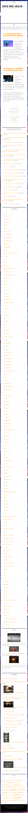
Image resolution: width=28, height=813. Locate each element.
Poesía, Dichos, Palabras (9, 541)
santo (7, 800)
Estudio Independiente (8, 364)
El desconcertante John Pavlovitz (11, 142)
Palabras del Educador (8, 519)
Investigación (6, 442)
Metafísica (6, 473)
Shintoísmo (6, 755)
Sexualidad (6, 584)
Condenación (6, 296)
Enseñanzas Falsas (7, 352)
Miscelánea (6, 482)
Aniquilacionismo (7, 231)
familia (22, 787)
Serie (5, 575)
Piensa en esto (7, 196)
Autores (5, 262)
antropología (12, 780)
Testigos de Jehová (8, 606)
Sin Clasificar (6, 587)
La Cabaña (6, 745)
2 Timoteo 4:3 (7, 166)
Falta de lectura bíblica (8, 386)
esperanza (19, 785)
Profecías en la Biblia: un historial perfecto (13, 69)
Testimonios (6, 609)
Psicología (6, 547)
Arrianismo (6, 250)
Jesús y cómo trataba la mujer (10, 770)
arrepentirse (5, 782)
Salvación (6, 559)
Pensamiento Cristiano (8, 528)
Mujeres (5, 497)
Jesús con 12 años (7, 711)
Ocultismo (6, 510)
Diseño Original (7, 333)
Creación (5, 305)
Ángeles (5, 225)
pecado (15, 795)
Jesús (5, 448)
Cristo (5, 312)
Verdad (3, 802)
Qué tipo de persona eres (7, 643)
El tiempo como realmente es (7, 665)
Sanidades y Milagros (8, 562)
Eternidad (15, 787)
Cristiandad (6, 308)
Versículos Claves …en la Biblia (10, 621)
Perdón (5, 532)
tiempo (19, 800)
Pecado (5, 525)
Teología (5, 603)
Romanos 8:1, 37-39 (8, 189)
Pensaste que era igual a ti (9, 203)
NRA (8, 795)
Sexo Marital (6, 581)
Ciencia (5, 290)
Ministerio (10, 792)
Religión (5, 553)
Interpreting (6, 439)
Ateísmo (5, 259)
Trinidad (5, 615)
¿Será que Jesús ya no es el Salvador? (12, 169)
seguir (15, 800)
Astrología (6, 256)
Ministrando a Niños (8, 479)
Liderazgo (6, 463)
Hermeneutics (6, 408)
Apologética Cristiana (8, 237)
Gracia (5, 789)
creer (13, 785)
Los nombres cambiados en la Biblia (11, 720)
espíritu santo (10, 787)
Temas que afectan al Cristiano (10, 600)
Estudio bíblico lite (7, 361)
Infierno (5, 432)
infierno (18, 790)
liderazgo (5, 792)
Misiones (5, 485)
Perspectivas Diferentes (8, 538)
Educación (6, 349)
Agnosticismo (6, 222)
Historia (5, 411)
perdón (21, 795)
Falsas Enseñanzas (7, 383)
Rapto (6, 798)
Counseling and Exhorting (9, 302)
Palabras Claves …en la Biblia (9, 516)
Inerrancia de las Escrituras (9, 429)
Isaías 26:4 (14, 122)
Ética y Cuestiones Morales (9, 370)
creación (10, 785)
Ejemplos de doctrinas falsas (15, 742)
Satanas (11, 800)
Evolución (6, 377)
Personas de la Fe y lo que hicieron (11, 193)
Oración (5, 513)
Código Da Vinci (7, 293)
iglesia (13, 789)
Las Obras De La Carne (8, 678)
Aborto (5, 212)
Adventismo (6, 219)
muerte (18, 792)
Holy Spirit (6, 414)
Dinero (5, 324)
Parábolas (6, 522)
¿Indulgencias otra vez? (8, 727)
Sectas (5, 572)
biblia (9, 782)
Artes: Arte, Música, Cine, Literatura (11, 253)
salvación (4, 800)
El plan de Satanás (7, 748)
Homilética (6, 417)
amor (3, 780)
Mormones (6, 488)
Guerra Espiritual (7, 401)
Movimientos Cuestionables (9, 491)
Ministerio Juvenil (7, 476)
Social (5, 590)
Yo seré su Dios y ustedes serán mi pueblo (13, 714)
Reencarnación (7, 550)
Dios (4, 327)
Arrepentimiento (7, 247)
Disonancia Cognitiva (6, 653)
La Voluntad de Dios (8, 460)
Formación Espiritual (8, 395)
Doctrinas (6, 339)
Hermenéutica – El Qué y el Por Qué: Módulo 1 (14, 145)
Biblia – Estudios (7, 265)
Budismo (5, 281)
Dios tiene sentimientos (8, 717)
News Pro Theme (15, 806)
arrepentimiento (19, 780)
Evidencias (6, 374)
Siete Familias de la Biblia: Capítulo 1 (11, 759)
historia (8, 789)
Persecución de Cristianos (9, 535)
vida (6, 802)
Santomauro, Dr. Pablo (8, 566)
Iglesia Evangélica (7, 423)
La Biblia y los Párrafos (18, 767)
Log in (19, 808)
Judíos (5, 454)
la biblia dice (6, 457)
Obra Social (6, 507)
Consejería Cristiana (8, 299)
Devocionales (6, 321)
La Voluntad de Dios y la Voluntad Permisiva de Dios (15, 681)
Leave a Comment (19, 38)
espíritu (4, 787)
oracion (10, 795)
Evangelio (19, 787)
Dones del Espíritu (7, 343)
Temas (5, 597)
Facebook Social (16, 110)
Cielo (5, 287)
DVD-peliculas (7, 346)
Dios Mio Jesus (12, 6)
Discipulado (6, 330)
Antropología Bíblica (8, 234)
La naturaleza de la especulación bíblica (13, 34)
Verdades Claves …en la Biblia (10, 618)
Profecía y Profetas (7, 544)
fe (2, 790)
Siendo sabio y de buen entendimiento (12, 176)
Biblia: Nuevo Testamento (9, 274)
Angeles (5, 228)
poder (3, 797)
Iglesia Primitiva (7, 426)
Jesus (23, 790)
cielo (12, 782)
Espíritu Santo (6, 355)
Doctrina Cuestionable (8, 336)
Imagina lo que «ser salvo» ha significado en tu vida (15, 133)
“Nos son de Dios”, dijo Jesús (10, 186)
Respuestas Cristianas (8, 556)
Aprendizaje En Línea (8, 240)
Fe (4, 392)
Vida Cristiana (6, 624)
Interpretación (6, 436)
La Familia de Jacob (8, 730)
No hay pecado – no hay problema (11, 173)
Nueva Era (6, 504)
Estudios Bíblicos (7, 367)
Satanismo (6, 569)
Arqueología (6, 243)
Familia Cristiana (7, 389)
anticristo (7, 780)
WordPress (15, 808)
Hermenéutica (6, 404)
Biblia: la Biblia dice (8, 271)
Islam (5, 445)
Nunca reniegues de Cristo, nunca (11, 183)
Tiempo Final (6, 612)
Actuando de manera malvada (10, 163)
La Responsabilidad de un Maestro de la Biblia (13, 751)
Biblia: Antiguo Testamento (9, 268)
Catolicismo (6, 284)
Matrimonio (6, 470)
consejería (5, 785)
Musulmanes (6, 501)
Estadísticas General (8, 358)
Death (5, 318)
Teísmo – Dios (7, 593)
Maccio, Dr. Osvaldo (8, 466)
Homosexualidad (7, 420)
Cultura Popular (7, 315)
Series (5, 578)
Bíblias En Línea (7, 277)
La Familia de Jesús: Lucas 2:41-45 (11, 724)
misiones (14, 792)
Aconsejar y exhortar (8, 216)
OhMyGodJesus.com (14, 113)
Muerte (5, 494)
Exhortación (6, 380)
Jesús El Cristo (7, 451)
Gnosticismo (6, 398)
